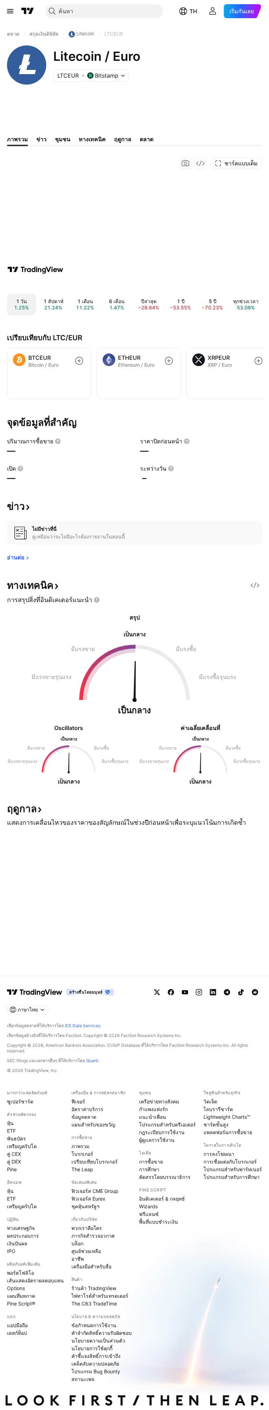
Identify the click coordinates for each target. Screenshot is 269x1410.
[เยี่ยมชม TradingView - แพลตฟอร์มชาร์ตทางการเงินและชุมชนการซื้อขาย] (35, 269)
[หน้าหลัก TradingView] (27, 11)
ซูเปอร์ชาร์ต (20, 1101)
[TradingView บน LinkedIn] (213, 992)
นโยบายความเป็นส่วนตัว (98, 1341)
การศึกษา (149, 1169)
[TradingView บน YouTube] (185, 992)
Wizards (148, 1206)
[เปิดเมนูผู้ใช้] (10, 11)
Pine (12, 1169)
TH (193, 11)
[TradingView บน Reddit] (255, 992)
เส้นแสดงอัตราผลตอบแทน (35, 1280)
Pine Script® (21, 1304)
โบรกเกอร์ (82, 1154)
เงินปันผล (17, 1243)
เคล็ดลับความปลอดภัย (95, 1364)
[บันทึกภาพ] (186, 163)
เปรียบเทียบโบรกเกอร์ (94, 1162)
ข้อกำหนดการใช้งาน (93, 1325)
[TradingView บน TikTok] (241, 992)
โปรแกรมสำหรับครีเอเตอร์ (167, 1125)
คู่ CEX (14, 1154)
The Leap (82, 1169)
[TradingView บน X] (157, 992)
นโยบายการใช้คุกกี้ (91, 1348)
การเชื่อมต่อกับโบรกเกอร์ (230, 1162)
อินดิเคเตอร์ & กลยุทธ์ (162, 1199)
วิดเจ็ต (210, 1101)
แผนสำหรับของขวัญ (93, 1125)
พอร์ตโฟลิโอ (20, 1273)
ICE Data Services (82, 1025)
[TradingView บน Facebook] (171, 992)
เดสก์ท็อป (17, 1333)
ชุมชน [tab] (62, 139)
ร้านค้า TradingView (93, 1288)
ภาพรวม (80, 1146)
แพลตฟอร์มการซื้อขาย (228, 1132)
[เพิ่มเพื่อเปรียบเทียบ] (79, 361)
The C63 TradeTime (94, 1304)
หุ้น (10, 1123)
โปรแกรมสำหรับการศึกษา (232, 1177)
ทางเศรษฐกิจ (21, 1228)
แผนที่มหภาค (21, 1296)
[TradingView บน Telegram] (227, 992)
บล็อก (77, 1243)
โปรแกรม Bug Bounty (95, 1371)
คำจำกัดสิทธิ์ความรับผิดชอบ (101, 1333)
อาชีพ (77, 1259)
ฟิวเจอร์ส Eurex (88, 1199)
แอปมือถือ (17, 1325)
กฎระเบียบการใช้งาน (162, 1132)
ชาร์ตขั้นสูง (216, 1125)
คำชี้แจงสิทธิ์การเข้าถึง (95, 1356)
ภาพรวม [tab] (17, 139)
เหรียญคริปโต (22, 1146)
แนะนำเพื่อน (152, 1117)
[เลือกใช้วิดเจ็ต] (200, 163)
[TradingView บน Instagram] (199, 992)
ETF (11, 1131)
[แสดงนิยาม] (58, 441)
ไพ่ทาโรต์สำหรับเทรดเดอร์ (99, 1296)
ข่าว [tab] (41, 139)
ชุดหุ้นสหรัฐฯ (85, 1206)
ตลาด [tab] (146, 139)
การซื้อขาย (151, 1162)
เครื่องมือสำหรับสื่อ (91, 1266)
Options (16, 1288)
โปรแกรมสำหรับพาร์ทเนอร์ (233, 1169)
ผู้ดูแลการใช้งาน (156, 1140)
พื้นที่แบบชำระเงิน (158, 1222)
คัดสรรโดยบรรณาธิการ (165, 1177)
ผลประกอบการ (23, 1236)
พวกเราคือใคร (86, 1228)
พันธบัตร (16, 1138)
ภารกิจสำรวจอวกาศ (93, 1236)
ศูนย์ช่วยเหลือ (86, 1251)
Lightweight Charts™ (227, 1117)
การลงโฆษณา (219, 1154)
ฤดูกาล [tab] (122, 139)
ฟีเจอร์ (78, 1101)
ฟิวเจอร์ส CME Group (94, 1191)
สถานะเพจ (82, 1379)
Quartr (92, 1060)
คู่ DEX (14, 1162)
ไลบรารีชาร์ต (218, 1109)
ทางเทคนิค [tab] (92, 139)
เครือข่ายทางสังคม (159, 1101)
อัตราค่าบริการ (87, 1109)
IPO (11, 1251)
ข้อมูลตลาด (83, 1117)
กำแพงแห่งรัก (153, 1109)
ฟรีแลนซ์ (149, 1214)
